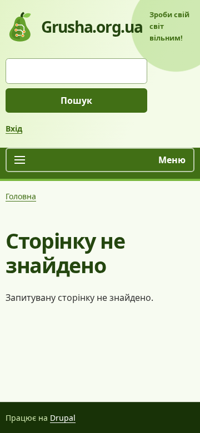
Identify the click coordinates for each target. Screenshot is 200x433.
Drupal (63, 417)
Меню (172, 160)
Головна (21, 196)
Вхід (14, 128)
